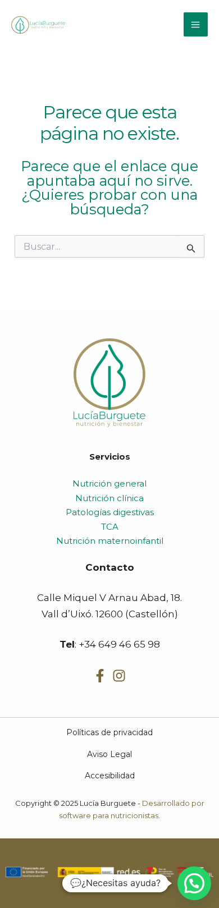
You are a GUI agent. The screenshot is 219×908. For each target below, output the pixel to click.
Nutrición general (109, 483)
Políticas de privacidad (109, 732)
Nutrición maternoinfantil (109, 540)
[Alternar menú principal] (196, 24)
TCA (109, 526)
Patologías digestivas (110, 512)
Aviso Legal (109, 754)
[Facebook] (100, 675)
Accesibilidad (110, 776)
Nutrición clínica (109, 498)
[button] (194, 883)
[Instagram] (119, 675)
